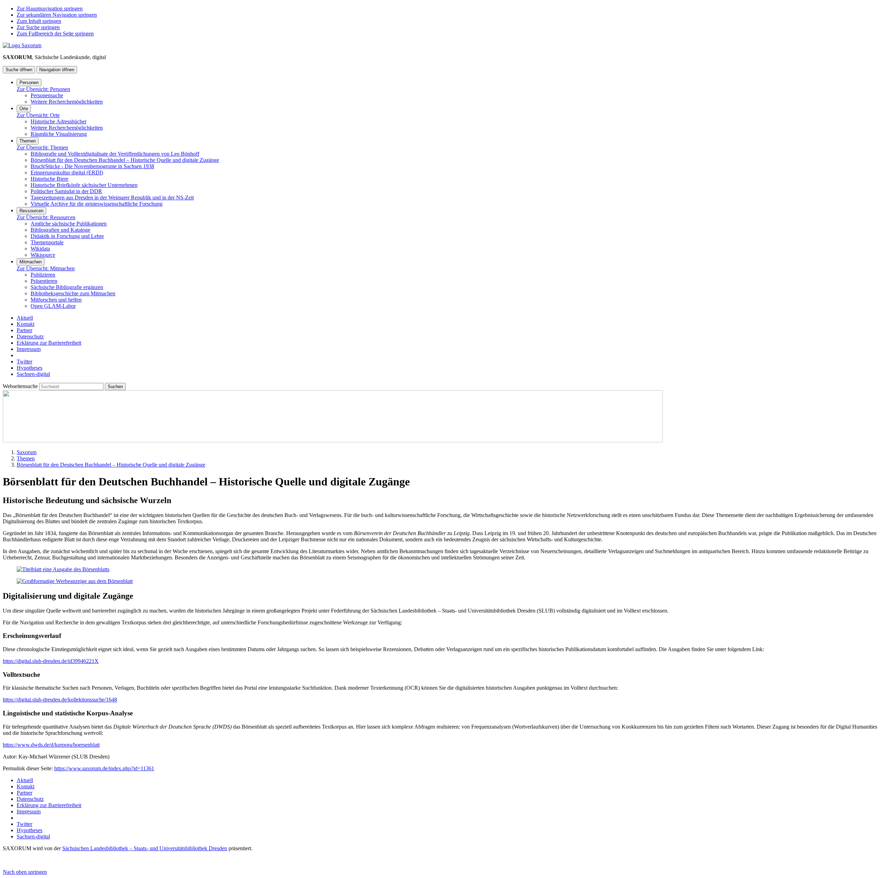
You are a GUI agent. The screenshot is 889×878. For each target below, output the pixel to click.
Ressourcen (31, 210)
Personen (29, 82)
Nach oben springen (25, 872)
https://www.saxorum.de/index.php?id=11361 (104, 768)
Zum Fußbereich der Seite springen (55, 33)
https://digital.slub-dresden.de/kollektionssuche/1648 (60, 700)
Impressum (29, 349)
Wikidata (40, 249)
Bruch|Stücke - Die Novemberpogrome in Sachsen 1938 (92, 166)
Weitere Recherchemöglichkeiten (67, 102)
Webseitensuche (21, 386)
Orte (23, 108)
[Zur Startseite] (22, 45)
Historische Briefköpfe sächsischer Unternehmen (84, 185)
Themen (27, 140)
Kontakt (25, 324)
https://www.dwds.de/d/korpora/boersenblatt (51, 745)
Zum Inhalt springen (39, 21)
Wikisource (43, 255)
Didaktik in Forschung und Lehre (67, 236)
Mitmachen (30, 261)
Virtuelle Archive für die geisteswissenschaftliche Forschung (97, 204)
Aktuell (25, 318)
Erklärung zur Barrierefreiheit (49, 343)
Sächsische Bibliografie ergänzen (67, 287)
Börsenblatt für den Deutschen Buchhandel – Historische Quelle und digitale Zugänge (125, 160)
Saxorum (26, 452)
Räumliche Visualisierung (59, 134)
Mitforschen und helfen (56, 300)
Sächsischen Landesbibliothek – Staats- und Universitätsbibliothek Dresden (144, 848)
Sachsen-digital (33, 374)
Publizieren (43, 275)
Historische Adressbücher (58, 121)
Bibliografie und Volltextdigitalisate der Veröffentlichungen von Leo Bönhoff (115, 154)
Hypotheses (29, 368)
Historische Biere (49, 179)
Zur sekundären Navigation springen (57, 15)
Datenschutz (30, 336)
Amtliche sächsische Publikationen (69, 224)
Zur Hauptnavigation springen (50, 8)
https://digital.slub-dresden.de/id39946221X (51, 661)
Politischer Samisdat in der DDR (66, 191)
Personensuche (47, 95)
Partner (24, 330)
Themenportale (47, 242)
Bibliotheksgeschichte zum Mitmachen (73, 293)
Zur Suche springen (38, 27)
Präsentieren (44, 281)
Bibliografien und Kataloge (60, 230)
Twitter (24, 361)
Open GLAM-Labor (53, 306)
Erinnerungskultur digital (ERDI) (67, 172)
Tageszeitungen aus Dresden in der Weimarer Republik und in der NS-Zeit (112, 197)
